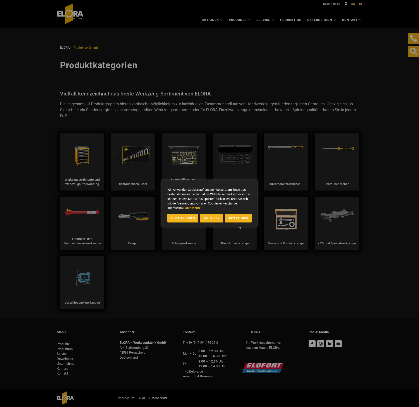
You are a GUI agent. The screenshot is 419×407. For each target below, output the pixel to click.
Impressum (175, 207)
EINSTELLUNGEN (183, 218)
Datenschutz (192, 207)
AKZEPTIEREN (238, 218)
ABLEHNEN (212, 218)
